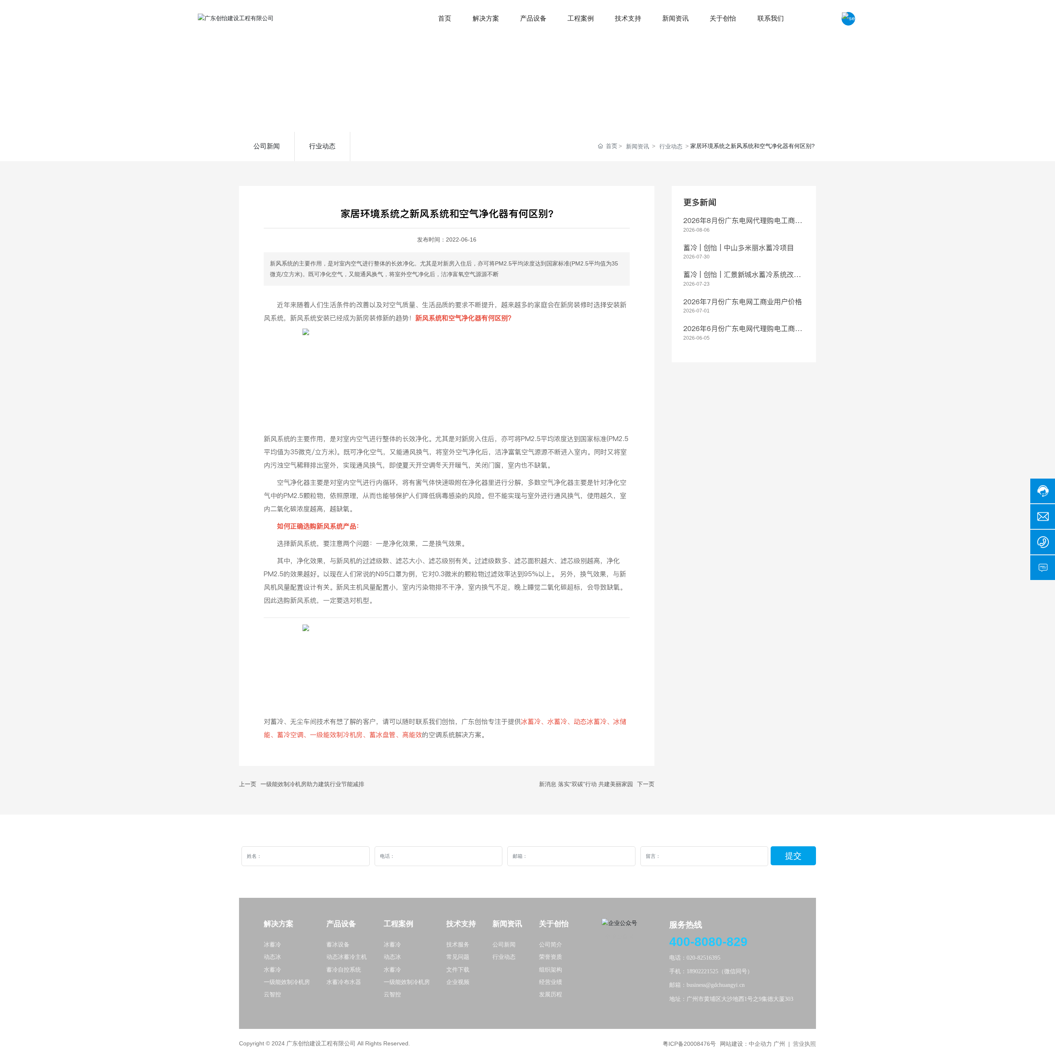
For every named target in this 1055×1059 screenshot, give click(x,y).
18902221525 (702, 971)
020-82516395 (703, 958)
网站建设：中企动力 (746, 1043)
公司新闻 (266, 146)
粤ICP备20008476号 (689, 1043)
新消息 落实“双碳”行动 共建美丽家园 (586, 784)
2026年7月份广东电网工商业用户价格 (742, 302)
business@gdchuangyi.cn (716, 985)
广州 (779, 1043)
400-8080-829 (708, 942)
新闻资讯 (637, 146)
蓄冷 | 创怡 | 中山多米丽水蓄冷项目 (738, 248)
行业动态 (322, 146)
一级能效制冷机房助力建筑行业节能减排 (312, 784)
